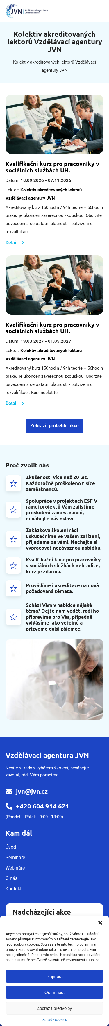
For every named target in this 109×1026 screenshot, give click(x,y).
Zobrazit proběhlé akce (54, 425)
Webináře (15, 868)
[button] (100, 923)
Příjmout (54, 976)
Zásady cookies (54, 1020)
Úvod (11, 847)
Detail (11, 242)
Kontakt (14, 888)
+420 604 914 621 (42, 806)
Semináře (15, 857)
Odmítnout (54, 992)
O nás (11, 878)
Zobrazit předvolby (54, 1008)
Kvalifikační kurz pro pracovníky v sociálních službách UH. (52, 167)
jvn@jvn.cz (32, 791)
